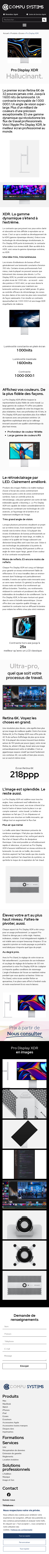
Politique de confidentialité (21, 1530)
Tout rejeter (24, 1549)
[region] (24, 1530)
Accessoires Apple (11, 1422)
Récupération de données (14, 1450)
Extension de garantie (12, 1453)
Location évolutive (11, 1459)
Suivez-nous (9, 1500)
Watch (5, 1407)
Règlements (8, 1456)
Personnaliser (24, 1542)
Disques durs (8, 1429)
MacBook (7, 1404)
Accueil (6, 33)
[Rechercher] (44, 20)
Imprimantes (8, 1432)
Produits (14, 33)
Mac (4, 1401)
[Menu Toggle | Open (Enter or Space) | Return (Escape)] (24, 25)
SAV (4, 1447)
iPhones (6, 1410)
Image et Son (8, 1480)
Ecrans (21, 33)
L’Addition (7, 1474)
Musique (6, 1477)
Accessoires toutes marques (15, 1425)
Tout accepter (24, 1536)
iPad (4, 1413)
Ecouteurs (7, 1419)
